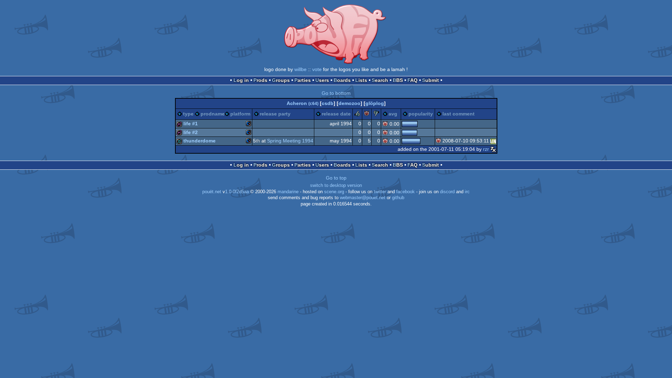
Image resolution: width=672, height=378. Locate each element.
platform (240, 114)
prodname (213, 114)
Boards (342, 80)
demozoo (349, 103)
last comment (458, 114)
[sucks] (376, 114)
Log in (241, 80)
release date (336, 114)
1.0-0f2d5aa (237, 191)
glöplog (374, 103)
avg (392, 114)
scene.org (334, 191)
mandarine (288, 191)
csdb (328, 103)
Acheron (302, 103)
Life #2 (190, 132)
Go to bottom (336, 93)
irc (467, 191)
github (398, 197)
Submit (430, 80)
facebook (405, 191)
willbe (300, 69)
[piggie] (367, 114)
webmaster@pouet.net (362, 197)
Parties (302, 80)
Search (380, 80)
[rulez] (357, 114)
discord (447, 191)
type (188, 114)
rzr (486, 149)
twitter (380, 191)
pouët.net (211, 191)
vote (317, 69)
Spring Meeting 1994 (290, 141)
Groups (281, 80)
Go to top (336, 178)
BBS (398, 80)
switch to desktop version (336, 185)
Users (322, 80)
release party (275, 114)
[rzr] (493, 149)
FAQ (412, 80)
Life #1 (190, 123)
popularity (420, 114)
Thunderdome (199, 141)
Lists (361, 80)
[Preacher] (493, 141)
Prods (260, 80)
